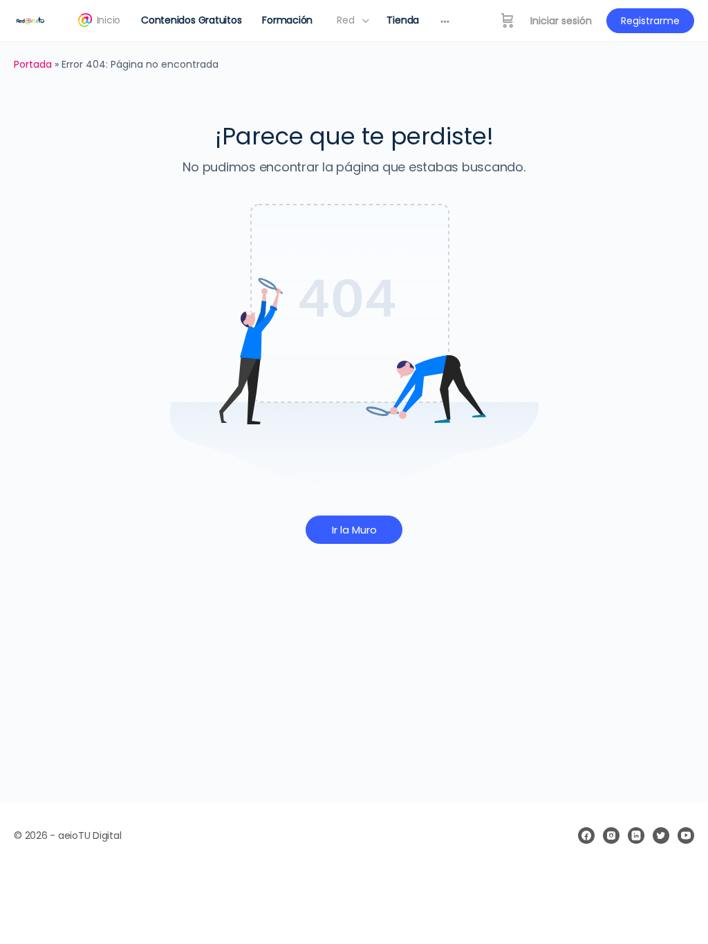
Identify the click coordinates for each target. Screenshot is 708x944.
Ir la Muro (354, 529)
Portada (33, 64)
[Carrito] (507, 20)
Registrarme (650, 21)
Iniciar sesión (561, 21)
